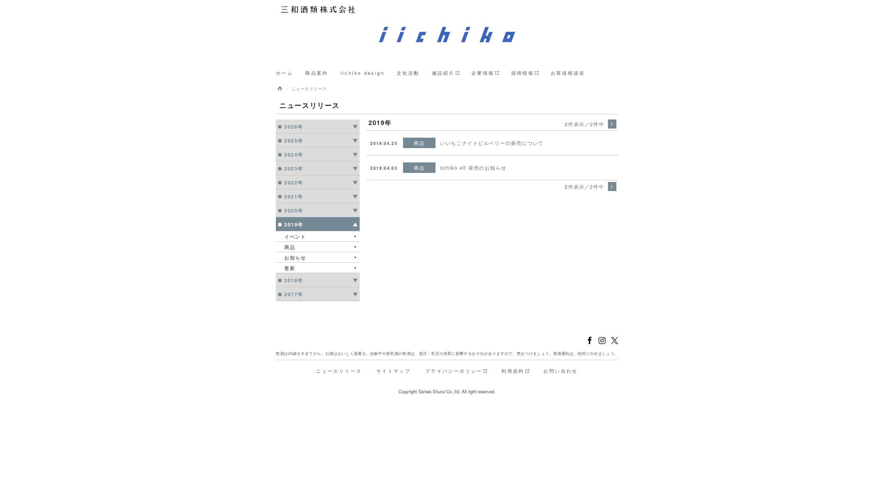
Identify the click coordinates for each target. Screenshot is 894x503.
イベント (295, 236)
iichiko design (362, 73)
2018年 (293, 280)
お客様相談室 (568, 73)
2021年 (293, 196)
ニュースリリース (339, 370)
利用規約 (513, 370)
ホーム (284, 73)
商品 (289, 246)
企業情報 (482, 73)
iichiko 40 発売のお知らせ (473, 167)
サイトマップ (393, 370)
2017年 (293, 294)
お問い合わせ (560, 370)
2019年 (293, 224)
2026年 (293, 126)
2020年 (293, 210)
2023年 (293, 168)
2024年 (293, 154)
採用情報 (522, 73)
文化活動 (408, 73)
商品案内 (316, 73)
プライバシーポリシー (454, 370)
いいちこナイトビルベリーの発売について (492, 142)
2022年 (293, 182)
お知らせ (295, 257)
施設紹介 (443, 73)
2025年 (293, 140)
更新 (289, 267)
